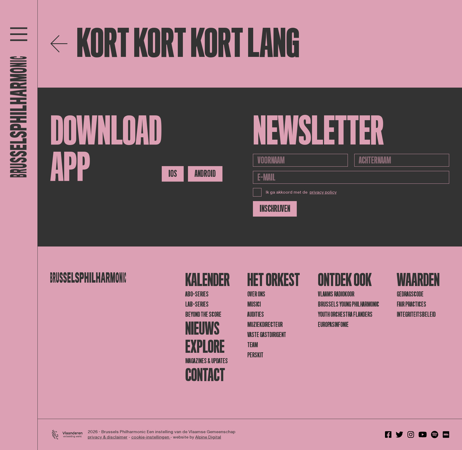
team (252, 345)
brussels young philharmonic (348, 304)
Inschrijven (275, 209)
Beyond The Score (203, 314)
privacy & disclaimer (108, 437)
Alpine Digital (208, 437)
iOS (172, 174)
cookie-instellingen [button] (150, 437)
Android (205, 174)
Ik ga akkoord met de (301, 192)
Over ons (256, 294)
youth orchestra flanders (345, 314)
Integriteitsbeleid (416, 314)
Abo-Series (197, 294)
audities (255, 314)
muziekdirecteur (265, 324)
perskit (255, 355)
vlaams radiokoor (336, 294)
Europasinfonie (333, 324)
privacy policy (323, 192)
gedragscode (410, 294)
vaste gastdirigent (266, 335)
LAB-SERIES (197, 304)
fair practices (411, 304)
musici (254, 304)
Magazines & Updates (206, 361)
